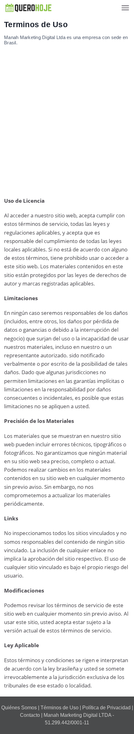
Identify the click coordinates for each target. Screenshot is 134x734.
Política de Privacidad (106, 707)
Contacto (30, 715)
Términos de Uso (60, 707)
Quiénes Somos (19, 707)
